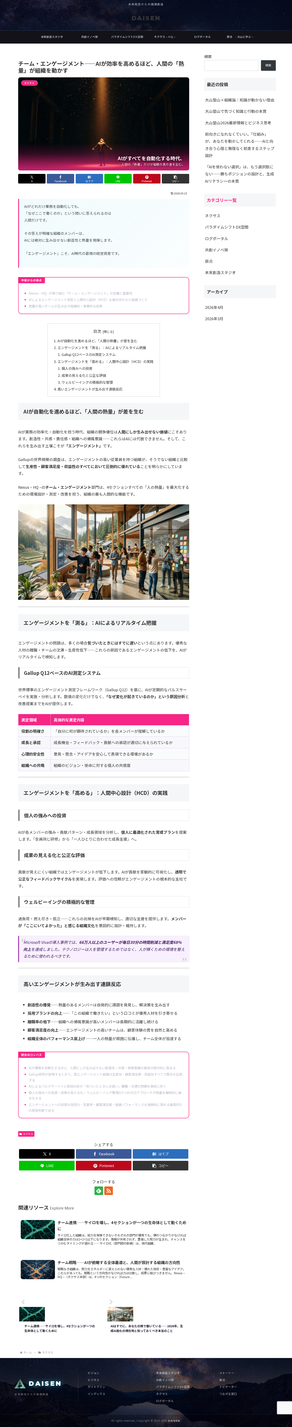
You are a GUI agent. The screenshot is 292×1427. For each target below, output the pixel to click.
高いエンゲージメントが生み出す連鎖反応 (90, 389)
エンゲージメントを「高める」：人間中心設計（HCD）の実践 (105, 361)
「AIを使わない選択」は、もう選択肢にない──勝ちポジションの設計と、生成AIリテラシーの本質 (239, 174)
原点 (222, 1380)
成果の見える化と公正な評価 (84, 375)
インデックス (96, 1394)
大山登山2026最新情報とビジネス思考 (238, 122)
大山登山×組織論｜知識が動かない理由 (239, 100)
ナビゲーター (228, 1387)
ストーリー (226, 1373)
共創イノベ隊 (165, 1380)
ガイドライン (96, 1387)
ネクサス (28, 1134)
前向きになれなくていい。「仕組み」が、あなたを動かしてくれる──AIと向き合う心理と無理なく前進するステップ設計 (239, 144)
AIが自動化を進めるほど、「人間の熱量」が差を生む (97, 340)
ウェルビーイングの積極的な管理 (87, 382)
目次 (97, 331)
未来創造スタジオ (168, 1373)
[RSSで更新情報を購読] (108, 1190)
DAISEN (174, 1420)
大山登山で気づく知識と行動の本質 (236, 111)
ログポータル (165, 1401)
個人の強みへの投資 (77, 368)
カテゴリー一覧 (222, 200)
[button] (175, 179)
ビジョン (93, 1373)
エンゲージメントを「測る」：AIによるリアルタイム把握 (102, 347)
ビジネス (93, 1380)
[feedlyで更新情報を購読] (98, 1190)
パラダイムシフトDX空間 (173, 1387)
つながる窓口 (228, 1394)
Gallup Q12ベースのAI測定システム (89, 354)
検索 (208, 56)
